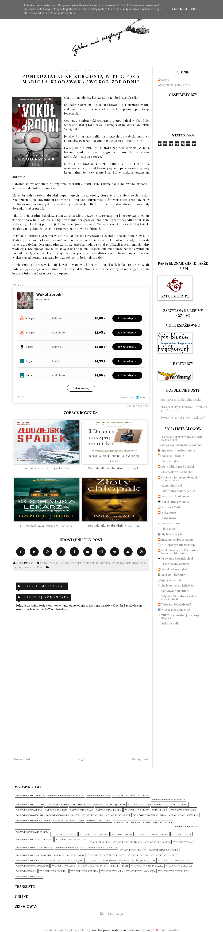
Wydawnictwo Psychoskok (164, 849)
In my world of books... (176, 496)
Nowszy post (22, 759)
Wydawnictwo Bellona (133, 849)
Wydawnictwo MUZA (176, 804)
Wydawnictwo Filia (31, 567)
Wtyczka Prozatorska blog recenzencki (178, 597)
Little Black (168, 528)
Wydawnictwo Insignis (127, 822)
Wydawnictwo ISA (26, 871)
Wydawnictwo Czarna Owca (168, 799)
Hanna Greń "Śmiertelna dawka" (181, 399)
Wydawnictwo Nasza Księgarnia (34, 847)
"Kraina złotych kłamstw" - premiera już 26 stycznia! (184, 408)
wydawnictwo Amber (99, 820)
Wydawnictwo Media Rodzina (33, 820)
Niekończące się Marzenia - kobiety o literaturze (179, 551)
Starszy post (140, 759)
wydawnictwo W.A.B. (81, 809)
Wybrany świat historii (176, 604)
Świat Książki (159, 809)
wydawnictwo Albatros (30, 804)
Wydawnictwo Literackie (157, 822)
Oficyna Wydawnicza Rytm (93, 865)
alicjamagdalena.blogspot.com (181, 445)
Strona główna (81, 759)
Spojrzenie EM (171, 580)
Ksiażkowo (168, 512)
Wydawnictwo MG (121, 834)
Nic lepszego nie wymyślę (178, 545)
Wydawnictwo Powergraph (173, 871)
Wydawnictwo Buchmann (127, 842)
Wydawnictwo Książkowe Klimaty (106, 855)
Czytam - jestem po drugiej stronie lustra (179, 478)
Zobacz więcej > (138, 406)
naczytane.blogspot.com (177, 539)
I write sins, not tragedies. (178, 491)
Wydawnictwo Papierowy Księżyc (64, 860)
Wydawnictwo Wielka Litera (149, 815)
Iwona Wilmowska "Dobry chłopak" (183, 417)
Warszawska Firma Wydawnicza (99, 847)
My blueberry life (172, 534)
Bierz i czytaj (170, 461)
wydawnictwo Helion (136, 809)
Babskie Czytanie (172, 456)
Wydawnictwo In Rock (29, 860)
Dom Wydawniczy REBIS (183, 809)
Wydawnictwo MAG (183, 842)
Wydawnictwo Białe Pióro (69, 855)
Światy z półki (170, 623)
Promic (115, 865)
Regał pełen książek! (174, 569)
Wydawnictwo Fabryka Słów (32, 831)
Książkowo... (169, 518)
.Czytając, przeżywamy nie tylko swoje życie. (182, 438)
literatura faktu (50, 563)
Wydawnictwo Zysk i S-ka (30, 795)
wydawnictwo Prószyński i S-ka (131, 795)
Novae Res (52, 804)
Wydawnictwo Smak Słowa (101, 860)
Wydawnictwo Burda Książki (62, 815)
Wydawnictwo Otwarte (29, 815)
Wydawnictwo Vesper (118, 815)
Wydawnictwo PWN (67, 847)
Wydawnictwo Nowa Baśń (140, 871)
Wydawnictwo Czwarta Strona (66, 795)
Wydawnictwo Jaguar (157, 842)
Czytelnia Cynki (171, 485)
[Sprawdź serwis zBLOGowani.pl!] (111, 914)
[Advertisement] (81, 722)
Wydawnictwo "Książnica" (183, 815)
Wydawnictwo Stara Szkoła (146, 865)
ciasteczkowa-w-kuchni (177, 472)
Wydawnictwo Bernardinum (32, 865)
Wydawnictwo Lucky (63, 865)
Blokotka (172, 930)
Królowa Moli (170, 507)
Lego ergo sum (171, 523)
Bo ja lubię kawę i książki (177, 466)
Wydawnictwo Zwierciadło (71, 839)
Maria (165, 79)
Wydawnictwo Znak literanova (34, 839)
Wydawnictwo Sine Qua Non (109, 804)
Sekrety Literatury (173, 574)
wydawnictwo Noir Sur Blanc (174, 860)
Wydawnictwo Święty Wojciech (137, 860)
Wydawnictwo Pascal (64, 834)
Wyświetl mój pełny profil (174, 85)
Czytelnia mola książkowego (63, 930)
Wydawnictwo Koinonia (84, 871)
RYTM (125, 865)
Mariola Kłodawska (98, 563)
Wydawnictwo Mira (112, 871)
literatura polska (73, 563)
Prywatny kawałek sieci (177, 558)
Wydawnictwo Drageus (179, 865)
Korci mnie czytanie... (175, 502)
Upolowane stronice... (175, 591)
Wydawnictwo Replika (109, 809)
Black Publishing (100, 842)
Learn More (179, 9)
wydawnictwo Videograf (94, 834)
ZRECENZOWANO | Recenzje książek (180, 616)
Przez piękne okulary (175, 564)
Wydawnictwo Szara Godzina (151, 834)
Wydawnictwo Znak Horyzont (33, 855)
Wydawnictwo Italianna (53, 871)
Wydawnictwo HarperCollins (145, 804)
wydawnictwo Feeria (187, 826)
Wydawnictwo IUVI (92, 815)
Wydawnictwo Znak (98, 795)
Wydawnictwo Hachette (165, 855)
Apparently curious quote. (178, 450)
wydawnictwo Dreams (29, 876)
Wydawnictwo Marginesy (75, 804)
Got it (195, 9)
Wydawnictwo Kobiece (29, 809)
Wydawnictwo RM (138, 855)
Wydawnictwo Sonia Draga (68, 820)
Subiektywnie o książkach (178, 585)
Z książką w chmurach (176, 610)
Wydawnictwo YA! (181, 834)
